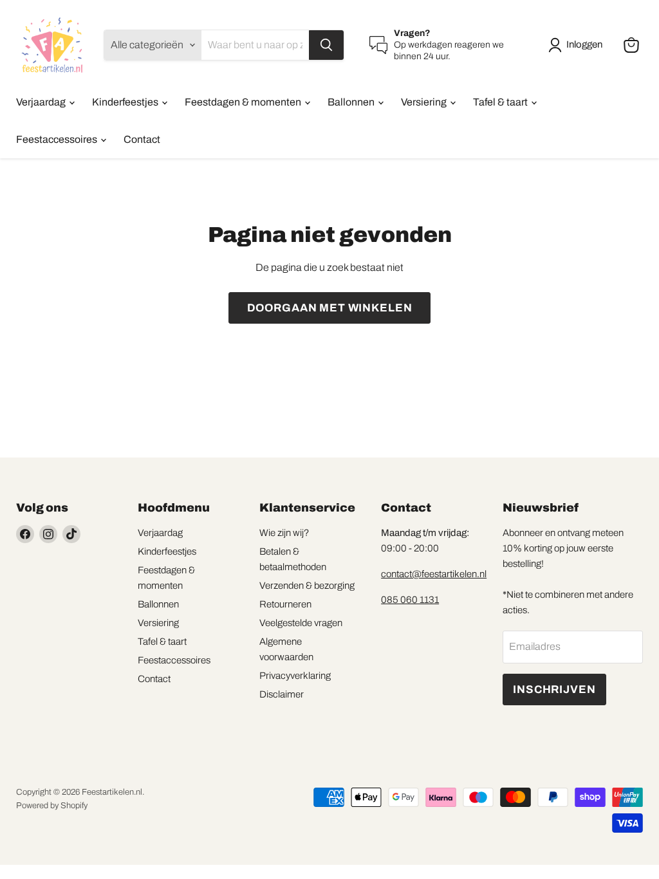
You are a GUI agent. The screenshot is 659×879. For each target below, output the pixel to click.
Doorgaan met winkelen (330, 308)
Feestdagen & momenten (244, 102)
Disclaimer (281, 694)
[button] (578, 45)
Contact (142, 139)
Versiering (425, 102)
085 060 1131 (410, 600)
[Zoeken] (326, 45)
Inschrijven (554, 689)
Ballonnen (352, 102)
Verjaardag (42, 102)
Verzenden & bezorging (307, 585)
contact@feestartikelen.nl (434, 574)
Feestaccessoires (57, 139)
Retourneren (285, 604)
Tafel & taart (501, 102)
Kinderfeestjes (126, 102)
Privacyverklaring (295, 676)
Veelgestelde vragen (300, 623)
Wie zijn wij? (284, 533)
